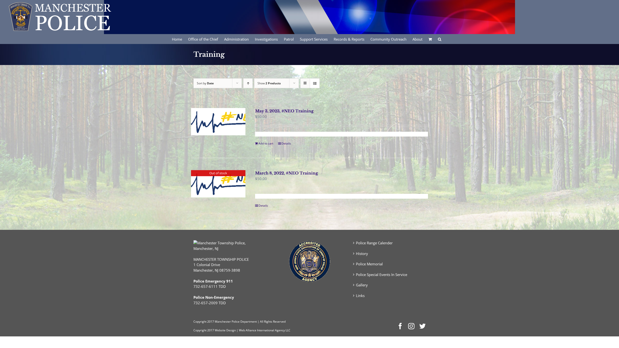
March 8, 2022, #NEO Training (286, 173)
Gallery (362, 285)
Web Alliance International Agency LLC (264, 330)
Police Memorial (369, 263)
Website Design (225, 330)
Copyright (199, 321)
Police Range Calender (374, 242)
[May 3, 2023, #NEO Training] (218, 121)
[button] (439, 39)
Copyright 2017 (203, 330)
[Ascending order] (248, 83)
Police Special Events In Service (381, 274)
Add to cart (265, 143)
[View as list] (314, 83)
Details (286, 143)
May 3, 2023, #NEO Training (284, 111)
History (362, 253)
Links (360, 295)
